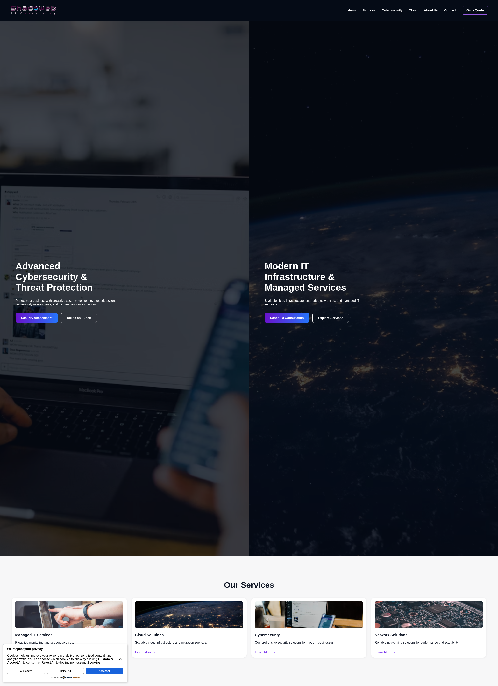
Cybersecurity (392, 10)
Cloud (413, 10)
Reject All (65, 670)
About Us (431, 10)
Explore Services (330, 318)
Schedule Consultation (287, 318)
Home (352, 10)
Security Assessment (36, 318)
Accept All (104, 670)
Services (369, 10)
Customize (26, 670)
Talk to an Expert (79, 318)
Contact (450, 10)
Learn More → (145, 652)
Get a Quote (475, 10)
